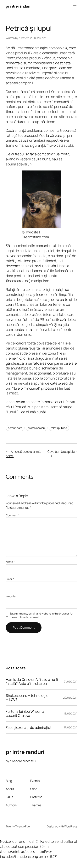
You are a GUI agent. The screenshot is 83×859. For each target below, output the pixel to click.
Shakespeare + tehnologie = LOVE (27, 697)
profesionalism (37, 428)
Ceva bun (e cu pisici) (62, 451)
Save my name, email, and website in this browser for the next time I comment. (41, 615)
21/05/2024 (70, 681)
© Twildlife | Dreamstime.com (35, 235)
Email (10, 579)
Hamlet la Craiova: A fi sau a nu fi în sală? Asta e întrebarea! (32, 681)
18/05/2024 (70, 713)
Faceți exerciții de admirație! (28, 728)
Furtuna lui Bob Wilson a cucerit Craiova (25, 713)
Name (10, 562)
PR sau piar (39, 38)
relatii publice (59, 428)
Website (10, 596)
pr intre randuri (18, 6)
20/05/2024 (70, 697)
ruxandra (24, 38)
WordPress (70, 826)
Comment (12, 515)
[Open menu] (75, 6)
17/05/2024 (70, 727)
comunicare (15, 428)
